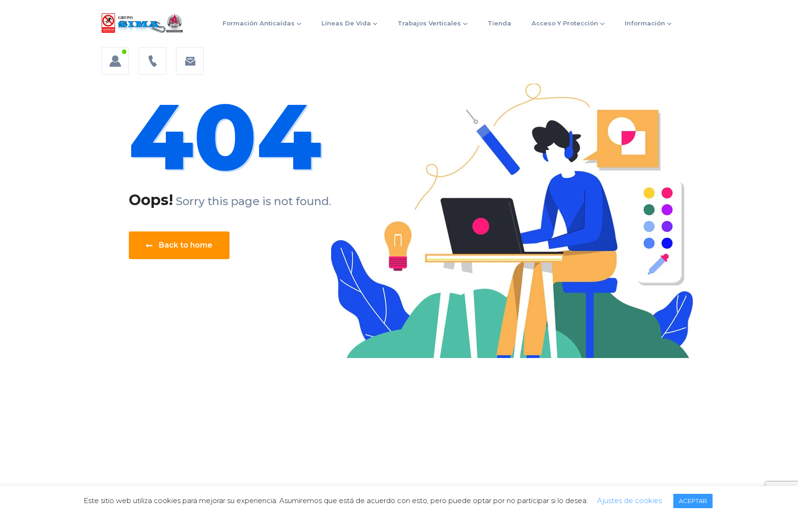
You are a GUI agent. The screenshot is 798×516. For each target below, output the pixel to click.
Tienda (499, 23)
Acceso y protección (565, 23)
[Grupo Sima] (142, 23)
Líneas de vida (346, 23)
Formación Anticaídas (259, 23)
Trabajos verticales (429, 23)
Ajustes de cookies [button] (629, 500)
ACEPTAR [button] (693, 500)
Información (645, 23)
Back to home (185, 245)
